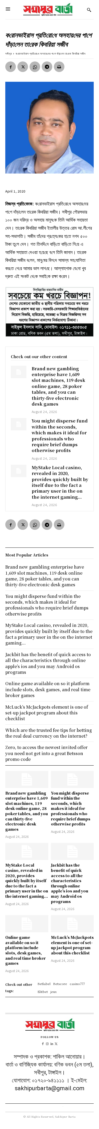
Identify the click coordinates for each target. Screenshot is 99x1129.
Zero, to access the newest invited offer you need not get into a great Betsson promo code (46, 753)
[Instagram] (47, 1043)
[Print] (59, 66)
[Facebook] (10, 66)
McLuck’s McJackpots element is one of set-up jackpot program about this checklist (72, 945)
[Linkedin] (52, 1043)
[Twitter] (22, 66)
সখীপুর (8, 53)
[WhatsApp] (35, 66)
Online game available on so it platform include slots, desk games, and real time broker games (25, 950)
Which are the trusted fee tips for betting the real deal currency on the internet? (48, 733)
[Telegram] (47, 66)
